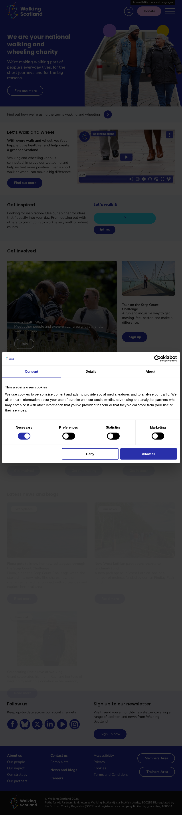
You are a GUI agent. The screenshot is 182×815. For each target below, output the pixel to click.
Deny (90, 454)
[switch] (68, 436)
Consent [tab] (31, 371)
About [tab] (150, 371)
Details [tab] (91, 371)
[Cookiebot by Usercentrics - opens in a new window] (157, 358)
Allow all (148, 454)
